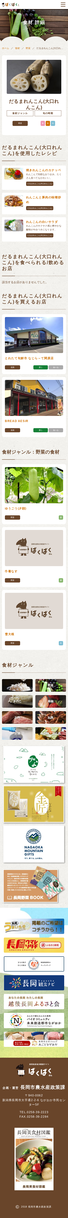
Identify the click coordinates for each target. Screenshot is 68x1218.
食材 (17, 48)
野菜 (28, 48)
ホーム (5, 48)
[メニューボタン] (63, 4)
